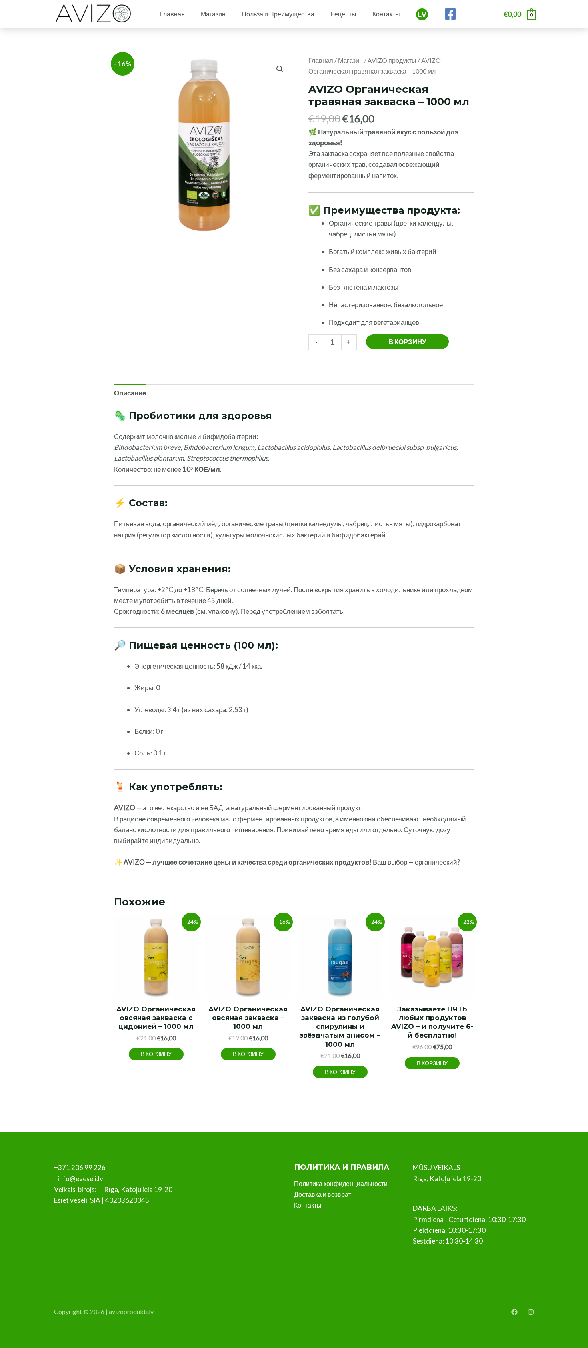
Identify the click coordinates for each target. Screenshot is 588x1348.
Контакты (386, 14)
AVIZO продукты (392, 60)
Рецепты (343, 14)
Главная (172, 14)
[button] (280, 69)
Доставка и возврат (322, 1194)
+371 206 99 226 (80, 1167)
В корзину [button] (156, 1053)
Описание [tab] (130, 393)
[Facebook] (450, 14)
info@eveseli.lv (80, 1178)
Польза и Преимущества (278, 14)
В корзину (407, 341)
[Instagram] (531, 1312)
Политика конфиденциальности (341, 1183)
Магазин (213, 14)
